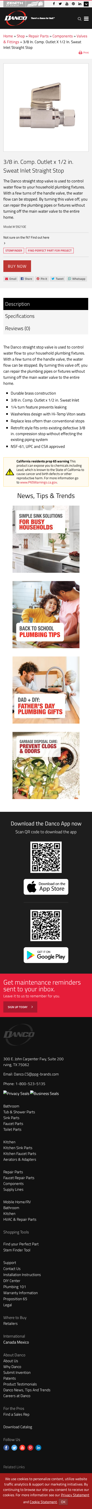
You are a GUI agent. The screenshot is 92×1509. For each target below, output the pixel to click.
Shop (21, 36)
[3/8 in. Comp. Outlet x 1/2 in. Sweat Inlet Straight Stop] (46, 107)
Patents (9, 1378)
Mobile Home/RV (17, 1202)
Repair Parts (39, 36)
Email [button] (10, 279)
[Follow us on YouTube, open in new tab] (22, 1448)
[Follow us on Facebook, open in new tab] (6, 1448)
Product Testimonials (20, 1384)
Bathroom (11, 1106)
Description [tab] (17, 304)
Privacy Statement (75, 1495)
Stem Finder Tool (16, 1250)
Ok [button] (63, 1502)
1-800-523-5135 (30, 1084)
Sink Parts (11, 1118)
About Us (10, 1361)
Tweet (57, 279)
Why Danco (12, 1367)
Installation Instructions (22, 1275)
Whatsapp (76, 279)
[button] (80, 19)
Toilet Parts (12, 1129)
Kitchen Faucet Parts (19, 1153)
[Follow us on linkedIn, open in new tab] (38, 1448)
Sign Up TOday (18, 1007)
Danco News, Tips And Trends (26, 1390)
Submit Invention (17, 1372)
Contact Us (12, 1269)
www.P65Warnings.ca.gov (38, 482)
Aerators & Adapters (19, 1159)
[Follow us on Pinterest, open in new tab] (30, 1448)
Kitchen (9, 1142)
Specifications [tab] (20, 316)
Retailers (10, 1323)
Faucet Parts (13, 1123)
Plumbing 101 (14, 1287)
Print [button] (86, 52)
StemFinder (13, 251)
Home (8, 36)
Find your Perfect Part (21, 1244)
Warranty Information (20, 1293)
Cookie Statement (43, 1502)
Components (62, 36)
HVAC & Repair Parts (19, 1219)
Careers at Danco (16, 1396)
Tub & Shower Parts (19, 1112)
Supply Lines (13, 1189)
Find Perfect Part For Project (50, 250)
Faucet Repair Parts (18, 1178)
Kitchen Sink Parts (17, 1148)
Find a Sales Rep (16, 1414)
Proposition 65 (15, 1299)
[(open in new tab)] (44, 1093)
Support (9, 1262)
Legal (7, 1305)
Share (26, 279)
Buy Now (17, 266)
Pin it (41, 279)
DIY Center (11, 1281)
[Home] (29, 17)
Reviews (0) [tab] (17, 328)
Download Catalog (17, 1427)
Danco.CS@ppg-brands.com (36, 1074)
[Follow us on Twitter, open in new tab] (14, 1448)
